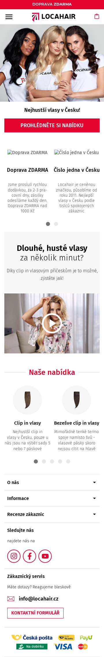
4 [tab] (60, 461)
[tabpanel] (27, 179)
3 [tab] (52, 461)
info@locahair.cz (38, 599)
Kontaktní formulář (35, 613)
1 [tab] (48, 224)
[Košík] (97, 21)
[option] (52, 81)
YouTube (51, 553)
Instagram (20, 553)
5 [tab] (68, 461)
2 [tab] (56, 224)
